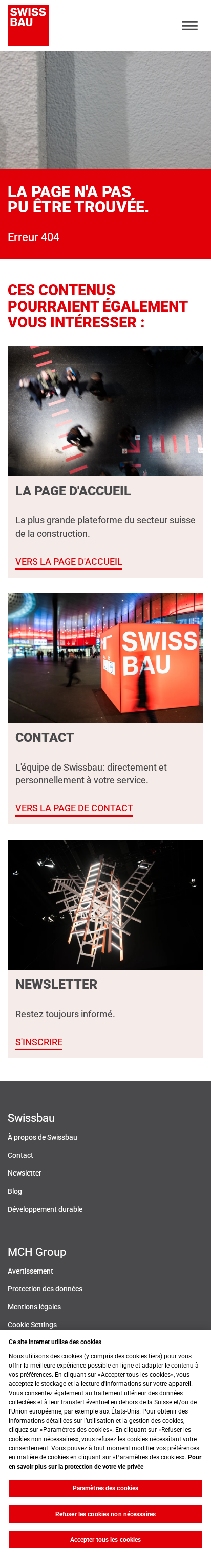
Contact (20, 1155)
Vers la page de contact (74, 808)
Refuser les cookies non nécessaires (105, 1514)
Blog (15, 1191)
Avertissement (30, 1271)
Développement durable (45, 1209)
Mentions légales (34, 1307)
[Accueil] (28, 25)
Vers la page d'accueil (68, 561)
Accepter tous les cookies (105, 1539)
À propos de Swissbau (42, 1137)
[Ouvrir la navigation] (190, 25)
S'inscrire (38, 1042)
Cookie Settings (32, 1325)
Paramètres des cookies (106, 1488)
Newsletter (24, 1173)
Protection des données (45, 1289)
